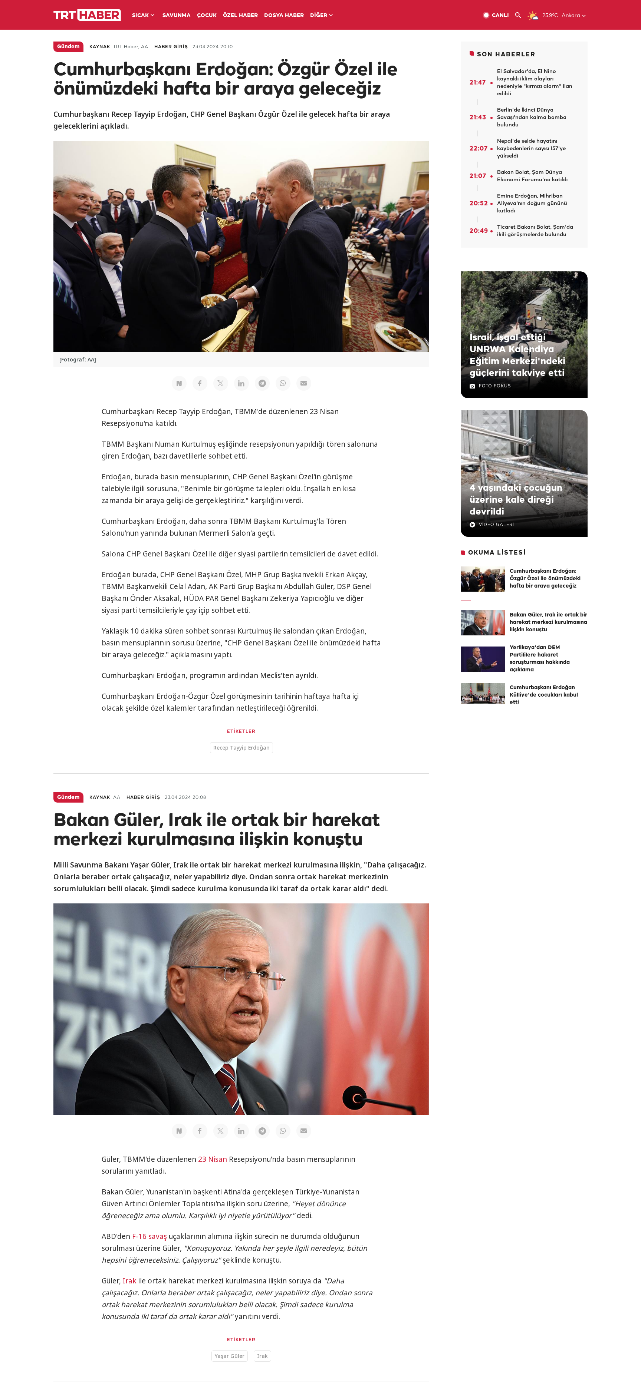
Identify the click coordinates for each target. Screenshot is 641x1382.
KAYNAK (99, 46)
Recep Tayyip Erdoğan (241, 747)
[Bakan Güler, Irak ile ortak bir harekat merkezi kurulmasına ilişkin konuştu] (483, 622)
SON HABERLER (506, 55)
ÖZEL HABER (240, 16)
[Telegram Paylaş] (262, 383)
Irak (130, 1281)
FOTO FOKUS (495, 386)
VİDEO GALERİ (496, 524)
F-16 (139, 1236)
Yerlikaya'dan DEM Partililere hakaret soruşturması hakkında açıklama (540, 659)
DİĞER (318, 16)
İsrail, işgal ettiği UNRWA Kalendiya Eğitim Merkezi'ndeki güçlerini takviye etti (517, 355)
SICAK (140, 16)
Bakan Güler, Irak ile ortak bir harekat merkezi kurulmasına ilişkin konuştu (548, 622)
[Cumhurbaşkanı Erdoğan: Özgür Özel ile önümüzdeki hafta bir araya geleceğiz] (483, 579)
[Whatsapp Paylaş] (283, 383)
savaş (157, 1236)
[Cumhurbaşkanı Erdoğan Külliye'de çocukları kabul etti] (483, 695)
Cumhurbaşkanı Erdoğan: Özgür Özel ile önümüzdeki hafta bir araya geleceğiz (545, 579)
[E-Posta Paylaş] (303, 383)
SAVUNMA (176, 16)
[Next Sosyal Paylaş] (179, 383)
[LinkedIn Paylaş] (241, 383)
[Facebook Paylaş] (200, 383)
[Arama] (521, 15)
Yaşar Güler (229, 1355)
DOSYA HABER (284, 16)
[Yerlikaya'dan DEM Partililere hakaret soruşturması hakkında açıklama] (483, 659)
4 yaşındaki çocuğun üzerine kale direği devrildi (516, 500)
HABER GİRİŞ (171, 46)
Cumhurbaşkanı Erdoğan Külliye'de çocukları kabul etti (544, 695)
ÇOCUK (207, 16)
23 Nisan (212, 1159)
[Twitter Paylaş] (220, 383)
